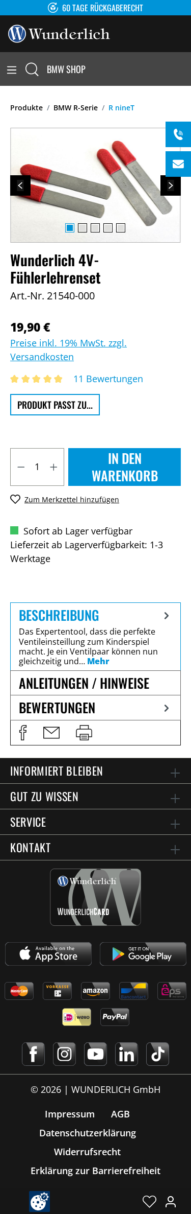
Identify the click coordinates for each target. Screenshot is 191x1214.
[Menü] (11, 69)
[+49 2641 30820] (178, 134)
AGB (120, 1114)
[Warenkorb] (185, 69)
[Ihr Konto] (170, 1201)
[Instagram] (64, 1054)
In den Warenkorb (125, 466)
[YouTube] (95, 1054)
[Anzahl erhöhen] (54, 467)
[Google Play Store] (143, 954)
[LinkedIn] (126, 1054)
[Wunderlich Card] (95, 897)
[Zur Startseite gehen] (59, 33)
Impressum (70, 1114)
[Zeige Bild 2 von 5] (82, 228)
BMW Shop (66, 69)
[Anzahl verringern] (21, 467)
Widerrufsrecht (87, 1152)
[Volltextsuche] (32, 69)
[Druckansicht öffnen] (84, 732)
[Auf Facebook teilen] (23, 732)
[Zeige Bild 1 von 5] (70, 228)
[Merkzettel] (149, 1201)
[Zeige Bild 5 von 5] (121, 228)
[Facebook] (33, 1054)
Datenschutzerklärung (87, 1133)
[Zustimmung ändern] (39, 1201)
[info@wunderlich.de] (178, 164)
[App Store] (48, 954)
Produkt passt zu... (55, 404)
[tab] (95, 636)
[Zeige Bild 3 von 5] (95, 228)
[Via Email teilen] (51, 732)
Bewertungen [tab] (57, 707)
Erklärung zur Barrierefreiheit (95, 1170)
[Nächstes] (170, 185)
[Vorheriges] (20, 185)
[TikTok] (157, 1054)
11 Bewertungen (108, 378)
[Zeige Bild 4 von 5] (108, 228)
